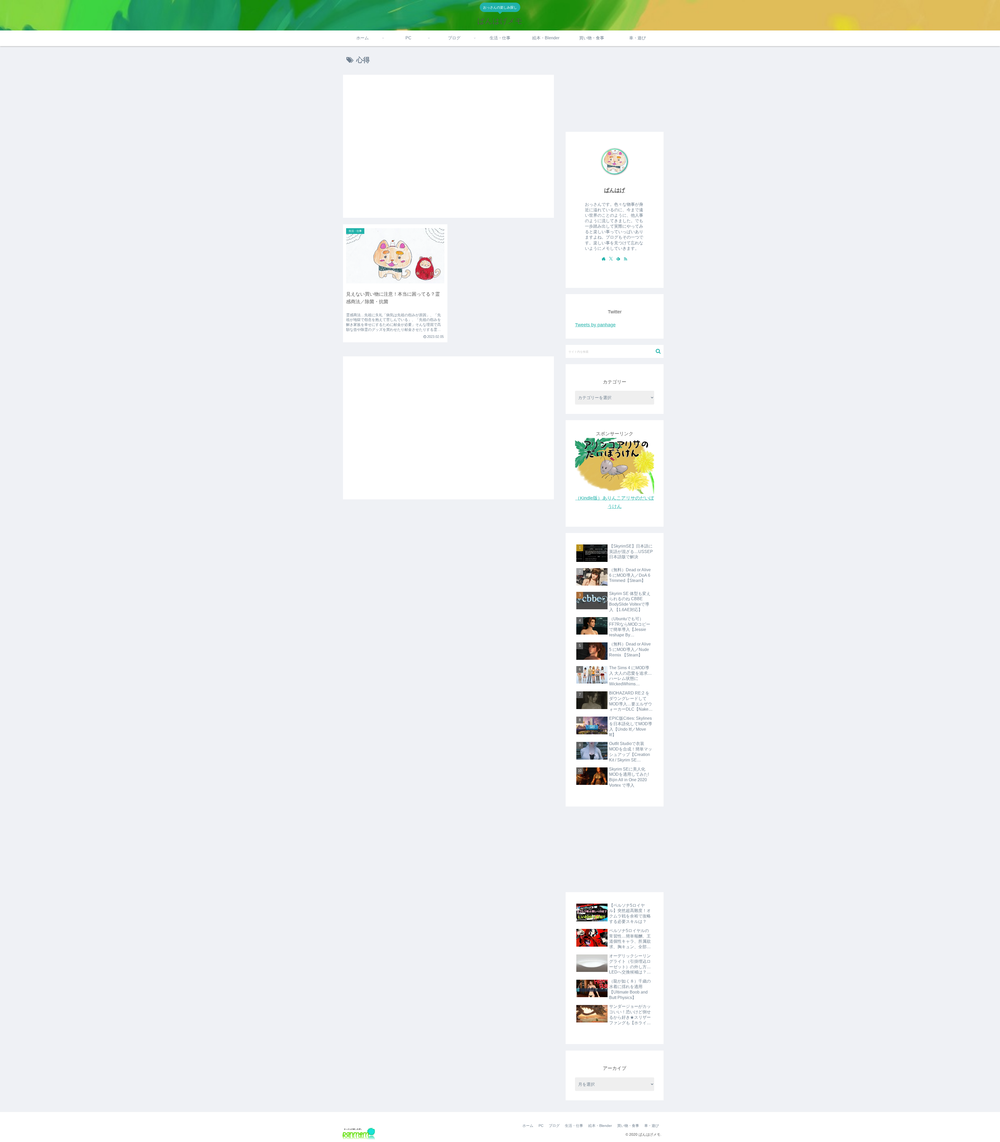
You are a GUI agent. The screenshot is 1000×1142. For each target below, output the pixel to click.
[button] (658, 351)
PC (541, 1126)
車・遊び (651, 1126)
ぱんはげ (614, 190)
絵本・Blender (600, 1126)
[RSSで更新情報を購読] (625, 258)
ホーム (527, 1126)
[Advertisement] (448, 146)
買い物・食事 (628, 1126)
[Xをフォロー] (611, 258)
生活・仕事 (574, 1126)
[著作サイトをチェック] (603, 258)
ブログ (554, 1126)
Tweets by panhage (595, 324)
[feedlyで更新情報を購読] (618, 258)
